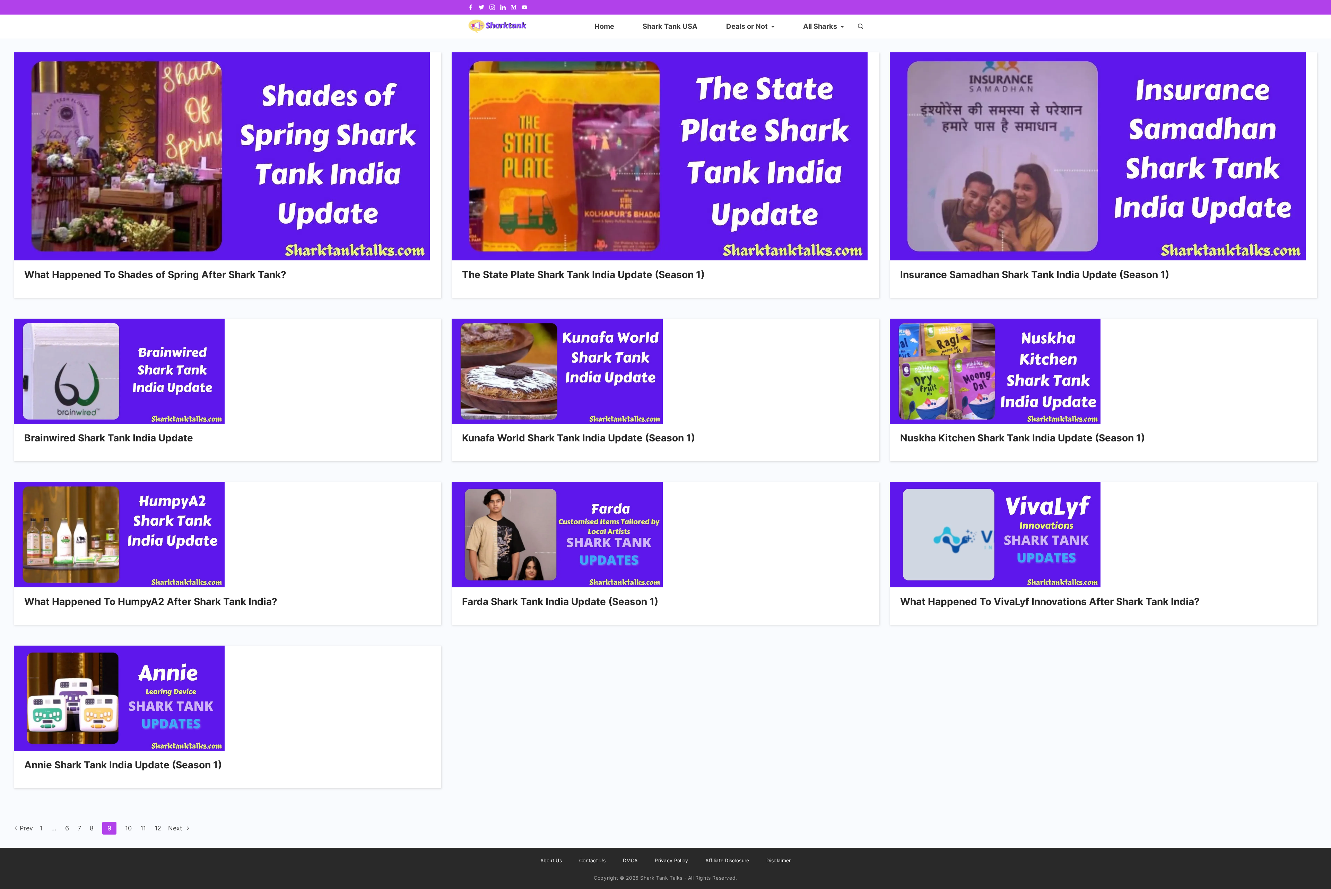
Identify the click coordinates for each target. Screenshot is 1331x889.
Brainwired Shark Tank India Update (108, 438)
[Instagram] (492, 7)
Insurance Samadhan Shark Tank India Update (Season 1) (1034, 274)
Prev (26, 828)
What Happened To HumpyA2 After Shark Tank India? (150, 601)
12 (158, 828)
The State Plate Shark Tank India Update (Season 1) (583, 274)
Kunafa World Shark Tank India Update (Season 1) (578, 438)
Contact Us (592, 860)
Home (604, 26)
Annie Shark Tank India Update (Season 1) (123, 765)
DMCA (630, 860)
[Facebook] (470, 7)
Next (176, 828)
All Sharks (820, 26)
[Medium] (513, 7)
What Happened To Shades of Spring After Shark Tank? (155, 274)
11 (143, 828)
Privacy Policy (671, 860)
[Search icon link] (858, 27)
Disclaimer (778, 860)
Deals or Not (747, 26)
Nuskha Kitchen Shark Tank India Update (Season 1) (1022, 438)
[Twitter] (481, 7)
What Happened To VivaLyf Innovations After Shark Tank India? (1050, 601)
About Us (551, 860)
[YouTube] (524, 7)
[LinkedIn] (503, 7)
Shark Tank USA (670, 26)
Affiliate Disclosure (727, 860)
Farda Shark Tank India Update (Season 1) (560, 601)
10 (128, 828)
